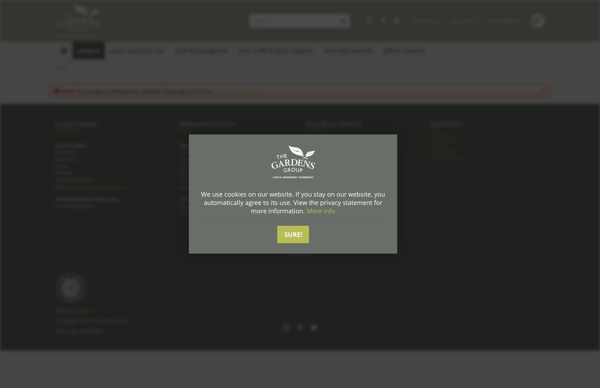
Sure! (293, 234)
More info (321, 211)
